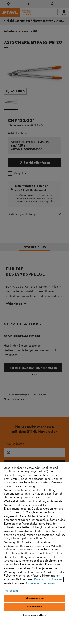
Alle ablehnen (34, 606)
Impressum (11, 591)
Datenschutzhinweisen (48, 579)
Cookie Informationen (40, 583)
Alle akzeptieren (34, 598)
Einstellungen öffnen (34, 615)
